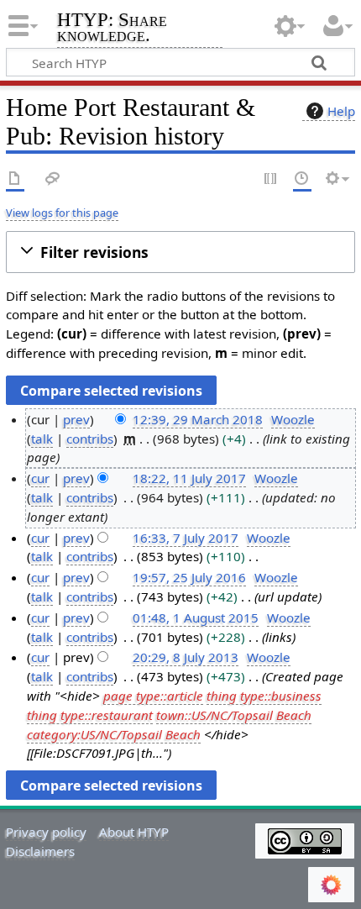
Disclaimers (40, 851)
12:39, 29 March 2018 (198, 419)
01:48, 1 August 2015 (196, 617)
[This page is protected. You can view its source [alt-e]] (271, 179)
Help (341, 110)
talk (42, 438)
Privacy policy (46, 831)
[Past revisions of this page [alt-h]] (302, 179)
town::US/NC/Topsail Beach (233, 715)
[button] (180, 252)
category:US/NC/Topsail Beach (114, 734)
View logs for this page (62, 212)
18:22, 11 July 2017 (189, 478)
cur (40, 478)
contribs (89, 438)
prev (76, 419)
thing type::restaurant (90, 715)
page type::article (153, 695)
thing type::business (264, 695)
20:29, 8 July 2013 (185, 657)
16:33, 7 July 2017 (185, 537)
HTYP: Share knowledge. (112, 29)
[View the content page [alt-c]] (15, 179)
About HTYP (134, 831)
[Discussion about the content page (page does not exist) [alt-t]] (53, 179)
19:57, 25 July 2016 (189, 577)
